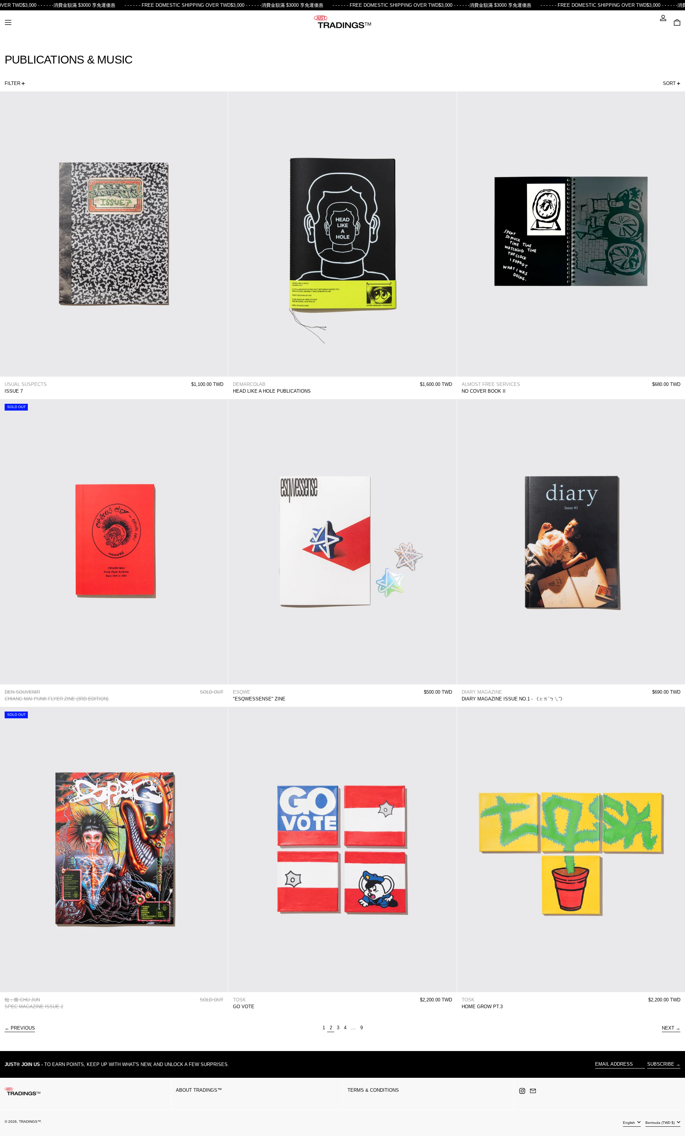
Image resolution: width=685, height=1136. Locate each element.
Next (668, 1028)
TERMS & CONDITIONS (373, 1090)
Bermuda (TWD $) (660, 1123)
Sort (669, 83)
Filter (12, 83)
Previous (23, 1028)
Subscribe (660, 1064)
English (629, 1123)
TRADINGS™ (30, 1122)
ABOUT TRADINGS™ (199, 1090)
